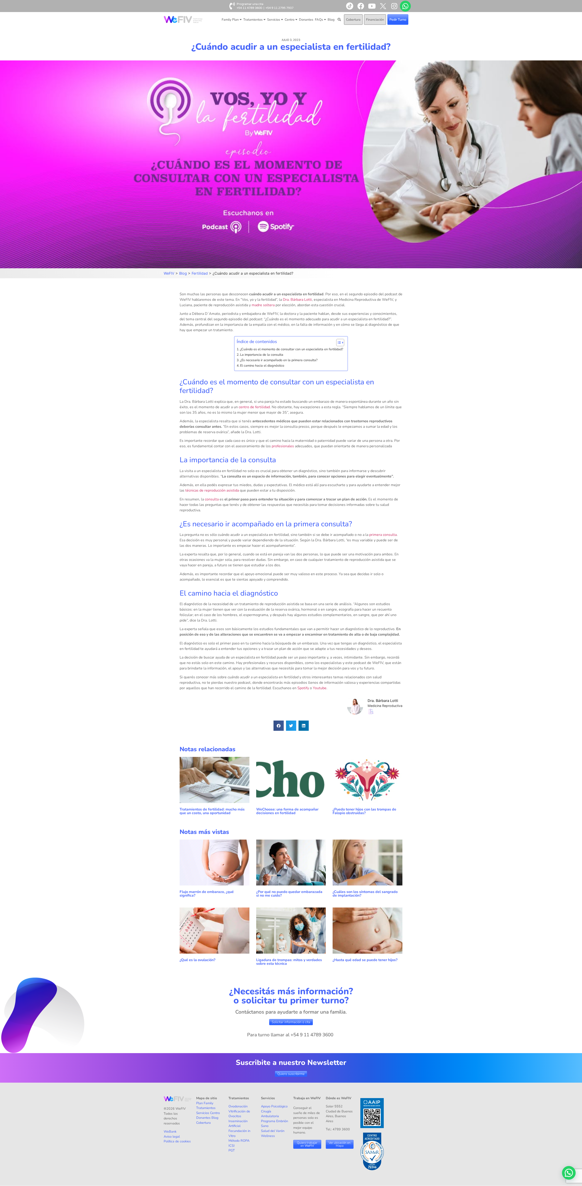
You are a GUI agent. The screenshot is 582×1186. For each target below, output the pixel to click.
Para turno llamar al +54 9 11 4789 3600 (290, 1035)
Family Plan (230, 19)
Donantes (306, 19)
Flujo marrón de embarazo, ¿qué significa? (207, 893)
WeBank (170, 1131)
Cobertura (353, 19)
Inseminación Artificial (238, 1123)
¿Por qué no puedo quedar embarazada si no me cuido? (289, 893)
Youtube (319, 688)
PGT (231, 1150)
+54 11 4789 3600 (249, 8)
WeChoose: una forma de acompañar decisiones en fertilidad (287, 811)
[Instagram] (394, 6)
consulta (212, 499)
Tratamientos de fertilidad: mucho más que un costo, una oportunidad (212, 811)
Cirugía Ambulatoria (270, 1114)
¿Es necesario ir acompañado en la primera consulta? (278, 360)
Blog (331, 19)
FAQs (319, 19)
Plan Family (204, 1103)
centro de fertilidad (254, 407)
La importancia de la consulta (261, 354)
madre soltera (263, 305)
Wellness (268, 1136)
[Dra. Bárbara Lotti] (357, 713)
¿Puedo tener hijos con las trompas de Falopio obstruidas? (364, 811)
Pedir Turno (397, 19)
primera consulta (383, 534)
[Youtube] (371, 6)
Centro (289, 19)
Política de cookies (177, 1141)
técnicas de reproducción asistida (212, 490)
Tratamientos (253, 19)
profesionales (283, 446)
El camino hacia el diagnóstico (262, 365)
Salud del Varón (272, 1131)
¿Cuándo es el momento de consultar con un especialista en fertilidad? (291, 349)
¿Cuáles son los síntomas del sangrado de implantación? (365, 893)
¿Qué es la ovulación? (198, 959)
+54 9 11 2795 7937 (280, 8)
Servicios (273, 19)
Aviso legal (172, 1136)
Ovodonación (238, 1106)
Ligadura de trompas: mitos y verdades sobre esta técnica (289, 961)
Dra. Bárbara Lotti (297, 299)
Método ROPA (238, 1140)
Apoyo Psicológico (274, 1106)
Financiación (375, 19)
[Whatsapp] (405, 6)
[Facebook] (360, 6)
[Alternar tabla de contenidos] (338, 342)
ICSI (231, 1145)
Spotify (303, 688)
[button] (278, 726)
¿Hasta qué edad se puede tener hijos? (365, 959)
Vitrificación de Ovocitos (239, 1114)
